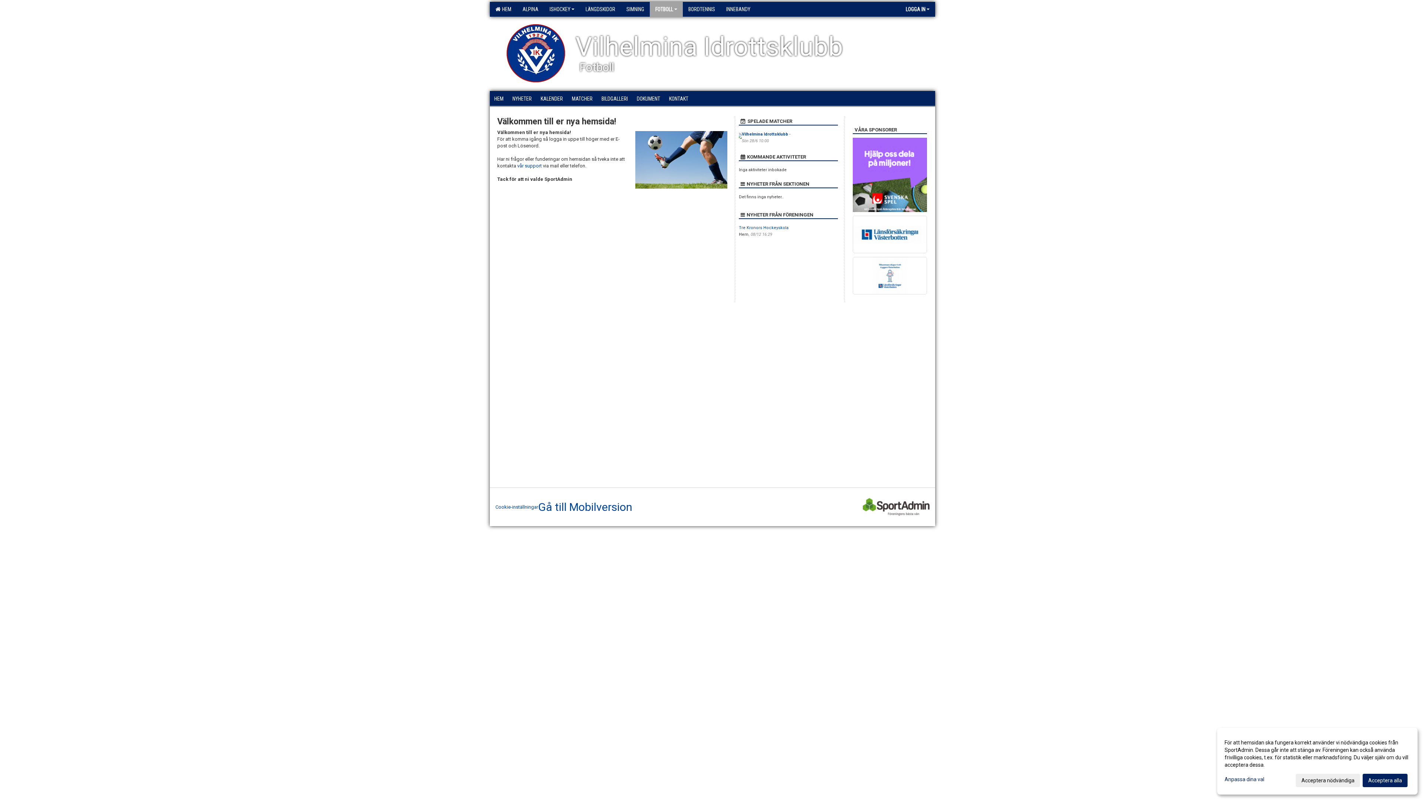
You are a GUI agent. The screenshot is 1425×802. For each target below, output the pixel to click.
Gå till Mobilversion (585, 507)
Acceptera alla (1385, 780)
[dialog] (1317, 761)
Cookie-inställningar (516, 507)
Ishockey (560, 9)
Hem (505, 9)
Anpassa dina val (1244, 779)
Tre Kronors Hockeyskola (764, 227)
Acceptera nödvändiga (1327, 780)
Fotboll (664, 9)
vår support (529, 166)
